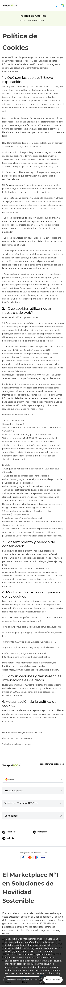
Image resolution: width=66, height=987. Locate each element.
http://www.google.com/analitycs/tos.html (25, 479)
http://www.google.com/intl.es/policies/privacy (27, 486)
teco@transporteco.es (52, 764)
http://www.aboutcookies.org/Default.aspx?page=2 (34, 670)
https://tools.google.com (17, 514)
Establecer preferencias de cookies (23, 980)
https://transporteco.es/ (30, 57)
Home (22, 20)
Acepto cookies (53, 980)
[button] (55, 5)
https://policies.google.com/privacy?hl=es (25, 375)
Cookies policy (52, 973)
